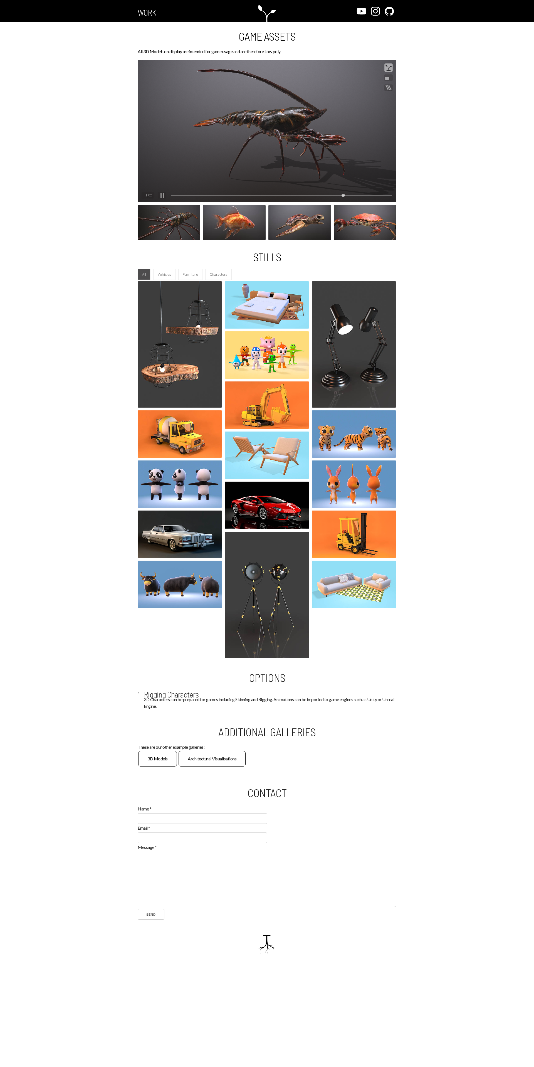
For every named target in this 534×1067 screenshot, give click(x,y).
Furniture (190, 274)
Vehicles (164, 274)
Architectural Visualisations (212, 758)
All (144, 274)
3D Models (157, 758)
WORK (147, 12)
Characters (218, 274)
